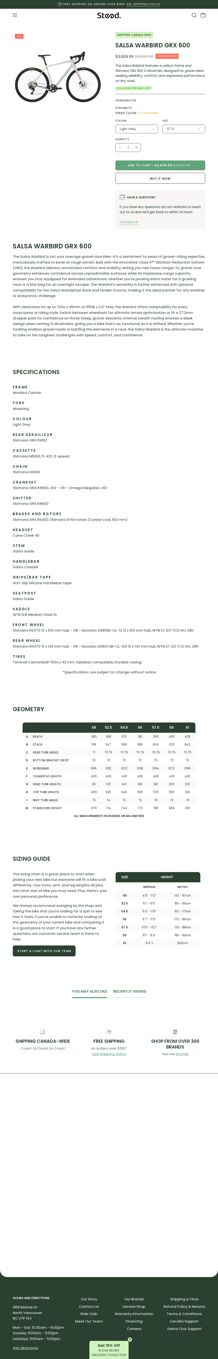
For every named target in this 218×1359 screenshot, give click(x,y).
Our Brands (134, 1299)
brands (182, 1053)
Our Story (89, 1299)
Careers (134, 1328)
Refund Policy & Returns (184, 1306)
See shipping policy (109, 1053)
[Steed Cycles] (109, 15)
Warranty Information (134, 1313)
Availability (123, 108)
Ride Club (88, 1313)
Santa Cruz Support (184, 1328)
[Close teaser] (130, 1339)
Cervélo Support (184, 1321)
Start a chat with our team (44, 951)
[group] (109, 4)
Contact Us (129, 222)
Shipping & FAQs (184, 1299)
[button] (194, 15)
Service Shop (134, 1306)
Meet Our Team (89, 1321)
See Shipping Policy (143, 4)
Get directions (25, 1347)
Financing (134, 1321)
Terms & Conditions (184, 1313)
